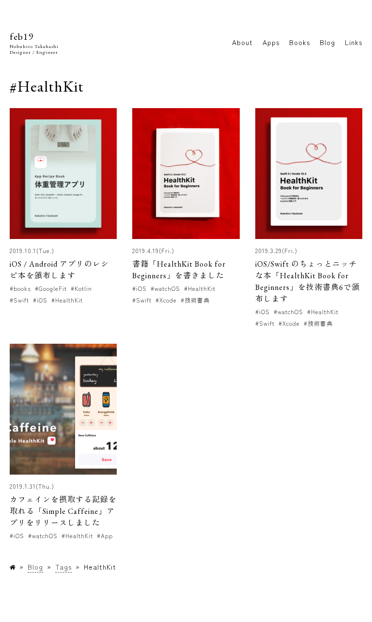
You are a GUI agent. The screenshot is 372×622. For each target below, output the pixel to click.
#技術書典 (195, 300)
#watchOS (165, 288)
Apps (271, 42)
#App (105, 535)
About (242, 42)
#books (20, 288)
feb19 (22, 36)
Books (299, 42)
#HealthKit (67, 300)
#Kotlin (81, 288)
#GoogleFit (51, 288)
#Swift (19, 300)
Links (353, 42)
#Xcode (166, 300)
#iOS (40, 300)
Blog (327, 42)
